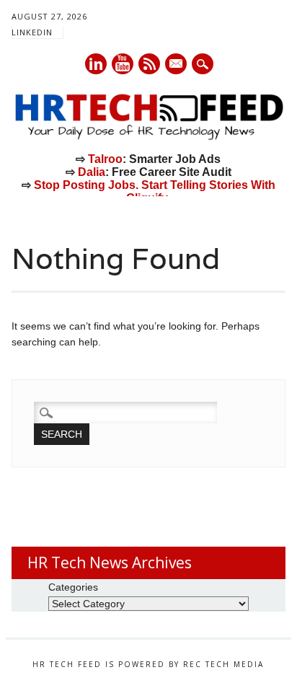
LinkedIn (32, 32)
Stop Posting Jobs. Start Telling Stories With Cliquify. (154, 191)
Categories (73, 587)
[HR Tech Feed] (148, 137)
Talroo (105, 159)
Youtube (122, 63)
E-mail (177, 65)
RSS (149, 63)
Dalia (91, 172)
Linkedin (96, 63)
